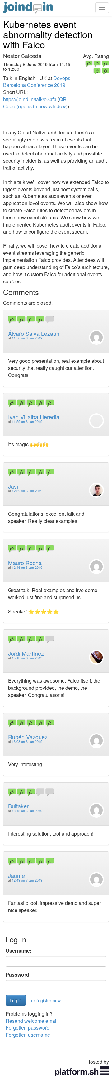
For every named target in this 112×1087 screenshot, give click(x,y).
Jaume (16, 875)
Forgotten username (28, 1034)
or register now (46, 1000)
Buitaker (18, 806)
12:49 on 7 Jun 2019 (27, 880)
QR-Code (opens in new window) (35, 103)
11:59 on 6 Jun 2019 (27, 421)
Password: (18, 974)
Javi (13, 486)
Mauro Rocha (25, 563)
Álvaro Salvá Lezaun (33, 333)
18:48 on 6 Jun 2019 (27, 810)
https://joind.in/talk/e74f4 (29, 99)
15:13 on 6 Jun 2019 (27, 658)
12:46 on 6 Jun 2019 (27, 567)
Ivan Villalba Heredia (33, 417)
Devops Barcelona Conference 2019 (36, 81)
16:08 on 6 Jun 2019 (27, 741)
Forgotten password (27, 1027)
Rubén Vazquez (28, 737)
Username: (18, 950)
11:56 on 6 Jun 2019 (27, 338)
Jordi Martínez (26, 653)
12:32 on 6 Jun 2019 (27, 490)
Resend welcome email (32, 1020)
